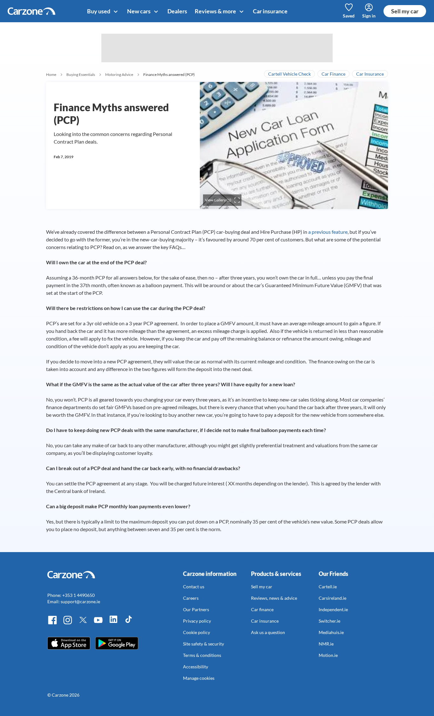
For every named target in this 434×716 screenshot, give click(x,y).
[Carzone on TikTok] (129, 623)
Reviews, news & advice (274, 598)
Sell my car (404, 11)
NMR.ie (326, 643)
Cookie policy (196, 632)
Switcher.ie (329, 621)
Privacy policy (197, 621)
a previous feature (328, 232)
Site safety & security (203, 643)
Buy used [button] (99, 11)
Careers (191, 598)
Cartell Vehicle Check (289, 74)
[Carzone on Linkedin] (113, 623)
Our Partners (196, 609)
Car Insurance (370, 74)
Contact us (193, 586)
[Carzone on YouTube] (98, 623)
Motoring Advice (119, 74)
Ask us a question (268, 632)
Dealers (177, 11)
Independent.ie (333, 609)
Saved (349, 15)
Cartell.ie (328, 586)
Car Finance (333, 74)
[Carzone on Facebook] (52, 623)
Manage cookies (198, 678)
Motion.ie (328, 655)
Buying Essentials (80, 74)
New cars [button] (139, 11)
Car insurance (270, 11)
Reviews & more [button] (216, 11)
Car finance (262, 609)
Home (51, 74)
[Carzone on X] (83, 623)
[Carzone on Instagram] (68, 623)
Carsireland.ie (332, 598)
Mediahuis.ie (331, 632)
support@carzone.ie (80, 601)
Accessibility (195, 666)
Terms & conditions (202, 655)
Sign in (369, 15)
